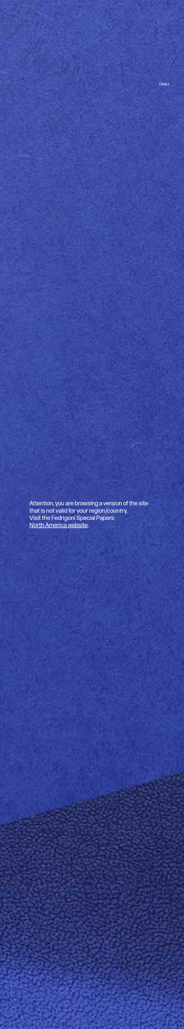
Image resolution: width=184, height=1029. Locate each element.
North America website (58, 525)
